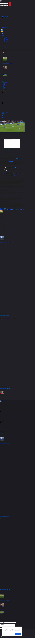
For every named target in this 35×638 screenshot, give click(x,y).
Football (3, 35)
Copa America (5, 89)
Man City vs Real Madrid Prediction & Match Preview (5, 388)
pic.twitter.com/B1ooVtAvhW (6, 149)
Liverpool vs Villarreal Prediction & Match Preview (4, 315)
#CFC (11, 173)
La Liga (4, 83)
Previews (5, 44)
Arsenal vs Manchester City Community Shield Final (7, 63)
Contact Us (5, 41)
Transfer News (6, 40)
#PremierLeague (3, 173)
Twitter (3, 433)
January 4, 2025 (19, 158)
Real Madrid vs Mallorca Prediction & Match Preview (5, 242)
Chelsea (1, 208)
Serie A (4, 84)
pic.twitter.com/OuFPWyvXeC (6, 156)
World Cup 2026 (4, 91)
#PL (12, 173)
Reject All (12, 634)
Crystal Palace (4, 208)
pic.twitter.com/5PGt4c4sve (18, 173)
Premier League (5, 82)
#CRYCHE (8, 173)
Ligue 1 (4, 86)
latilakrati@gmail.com (5, 16)
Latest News (5, 37)
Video (3, 90)
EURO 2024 (4, 88)
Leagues (3, 81)
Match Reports (6, 38)
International (4, 87)
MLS (4, 43)
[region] (12, 631)
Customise (6, 634)
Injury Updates (6, 39)
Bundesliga (4, 85)
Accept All (17, 634)
